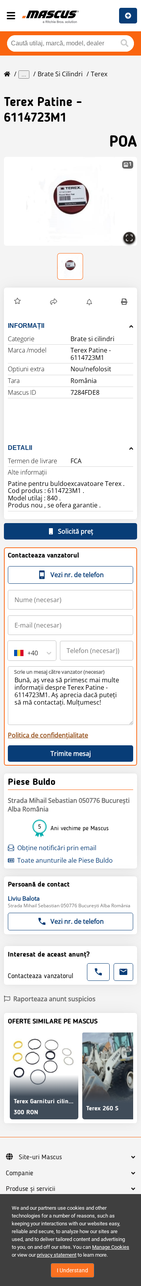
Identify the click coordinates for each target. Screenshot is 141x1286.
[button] (70, 201)
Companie (19, 1173)
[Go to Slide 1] (70, 266)
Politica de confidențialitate (48, 735)
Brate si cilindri (60, 74)
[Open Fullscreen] (129, 238)
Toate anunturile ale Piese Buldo (65, 860)
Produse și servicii (30, 1188)
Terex (99, 74)
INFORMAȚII (26, 325)
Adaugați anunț (128, 15)
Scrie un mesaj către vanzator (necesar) (59, 671)
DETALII (20, 447)
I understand (72, 1270)
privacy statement (56, 1255)
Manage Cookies (110, 1247)
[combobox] (15, 653)
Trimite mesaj (71, 753)
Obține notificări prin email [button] (56, 848)
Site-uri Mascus (40, 1157)
